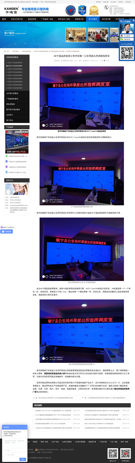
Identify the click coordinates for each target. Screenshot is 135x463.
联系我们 (98, 2)
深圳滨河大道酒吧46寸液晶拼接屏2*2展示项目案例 (101, 415)
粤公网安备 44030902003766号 (47, 449)
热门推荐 (113, 2)
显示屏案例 (93, 19)
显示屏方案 (106, 19)
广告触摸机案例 (12, 99)
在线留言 (120, 2)
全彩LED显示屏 (17, 19)
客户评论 (9, 120)
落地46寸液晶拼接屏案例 (15, 78)
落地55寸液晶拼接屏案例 (15, 88)
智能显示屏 (79, 19)
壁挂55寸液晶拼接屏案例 (15, 72)
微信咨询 (127, 39)
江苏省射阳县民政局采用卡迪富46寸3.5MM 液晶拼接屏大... (107, 398)
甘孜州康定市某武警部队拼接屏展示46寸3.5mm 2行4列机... (54, 419)
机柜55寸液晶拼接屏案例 (15, 75)
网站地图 (128, 2)
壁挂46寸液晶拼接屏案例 (15, 62)
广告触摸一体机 (47, 19)
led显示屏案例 (67, 442)
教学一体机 (124, 442)
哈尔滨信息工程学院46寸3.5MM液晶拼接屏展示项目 (56, 398)
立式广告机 (55, 442)
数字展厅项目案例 (13, 109)
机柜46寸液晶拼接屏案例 (41, 51)
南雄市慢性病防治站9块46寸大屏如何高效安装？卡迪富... (103, 419)
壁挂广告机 (44, 442)
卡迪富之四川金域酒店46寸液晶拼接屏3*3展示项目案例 (53, 428)
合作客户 (9, 115)
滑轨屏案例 (10, 104)
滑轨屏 (35, 442)
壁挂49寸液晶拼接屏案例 (15, 69)
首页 (8, 51)
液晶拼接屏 (32, 19)
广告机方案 (103, 442)
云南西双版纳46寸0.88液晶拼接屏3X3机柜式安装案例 (102, 428)
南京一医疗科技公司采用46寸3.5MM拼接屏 (99, 423)
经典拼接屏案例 (26, 51)
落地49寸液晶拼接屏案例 (15, 81)
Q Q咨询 (127, 36)
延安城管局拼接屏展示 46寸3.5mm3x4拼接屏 (50, 423)
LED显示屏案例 (12, 93)
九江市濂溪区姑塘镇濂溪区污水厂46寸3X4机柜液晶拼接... (54, 415)
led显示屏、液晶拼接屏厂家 (4, 19)
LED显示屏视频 (80, 442)
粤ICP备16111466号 (67, 449)
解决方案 (106, 2)
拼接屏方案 (92, 442)
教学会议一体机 (64, 19)
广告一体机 (113, 442)
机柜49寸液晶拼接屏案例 (15, 85)
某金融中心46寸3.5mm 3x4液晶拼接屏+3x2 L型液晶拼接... (54, 410)
